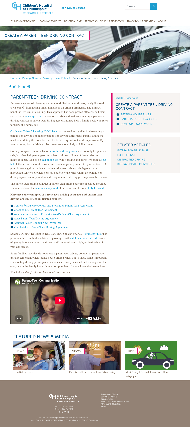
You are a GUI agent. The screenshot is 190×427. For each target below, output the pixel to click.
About (162, 21)
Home (14, 78)
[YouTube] (65, 412)
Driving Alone (73, 21)
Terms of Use (47, 420)
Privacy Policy (35, 420)
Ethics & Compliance (90, 420)
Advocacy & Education (141, 21)
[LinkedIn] (68, 412)
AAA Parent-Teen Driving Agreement (36, 218)
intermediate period (46, 188)
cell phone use (50, 159)
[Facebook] (59, 412)
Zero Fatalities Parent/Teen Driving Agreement (41, 227)
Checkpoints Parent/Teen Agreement (35, 210)
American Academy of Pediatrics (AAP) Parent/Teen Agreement (51, 214)
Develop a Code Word (136, 124)
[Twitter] (62, 412)
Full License (126, 155)
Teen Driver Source (72, 8)
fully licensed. (96, 188)
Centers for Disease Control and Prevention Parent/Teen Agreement (53, 205)
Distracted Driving (131, 159)
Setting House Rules (55, 78)
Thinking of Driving (23, 21)
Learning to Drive (50, 21)
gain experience (34, 116)
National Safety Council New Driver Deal (38, 223)
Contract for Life (92, 234)
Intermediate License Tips (136, 164)
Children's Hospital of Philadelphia (58, 417)
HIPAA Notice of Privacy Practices (66, 420)
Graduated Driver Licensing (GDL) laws (33, 131)
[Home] (34, 8)
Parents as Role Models (138, 119)
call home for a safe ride (84, 238)
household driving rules (63, 151)
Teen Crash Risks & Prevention (104, 21)
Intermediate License (133, 150)
